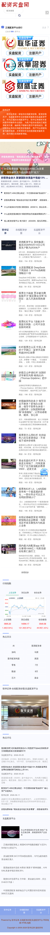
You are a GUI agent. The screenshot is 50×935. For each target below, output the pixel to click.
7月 (36, 664)
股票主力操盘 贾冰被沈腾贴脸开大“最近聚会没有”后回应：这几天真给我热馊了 (33, 297)
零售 (14, 664)
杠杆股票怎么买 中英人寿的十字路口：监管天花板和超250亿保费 (32, 349)
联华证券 (7, 909)
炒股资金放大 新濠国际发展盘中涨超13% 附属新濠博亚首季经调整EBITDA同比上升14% (24, 768)
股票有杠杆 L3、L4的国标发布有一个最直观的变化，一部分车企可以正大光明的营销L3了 (32, 493)
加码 (14, 652)
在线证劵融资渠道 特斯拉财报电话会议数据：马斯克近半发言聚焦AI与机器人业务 (32, 521)
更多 (44, 27)
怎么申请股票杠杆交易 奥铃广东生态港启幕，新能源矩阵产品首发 (34, 832)
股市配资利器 (14, 658)
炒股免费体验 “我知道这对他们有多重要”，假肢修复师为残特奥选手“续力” (22, 170)
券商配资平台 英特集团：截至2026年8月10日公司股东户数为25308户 (32, 244)
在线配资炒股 (24, 911)
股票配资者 (36, 645)
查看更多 (25, 572)
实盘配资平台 (41, 911)
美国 (36, 658)
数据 (14, 671)
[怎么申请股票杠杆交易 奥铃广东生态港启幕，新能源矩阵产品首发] (10, 832)
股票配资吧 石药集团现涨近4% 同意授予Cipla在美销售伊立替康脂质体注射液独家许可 (25, 749)
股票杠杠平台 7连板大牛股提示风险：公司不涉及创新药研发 (32, 324)
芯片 (14, 677)
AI (14, 645)
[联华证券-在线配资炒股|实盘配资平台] (15, 4)
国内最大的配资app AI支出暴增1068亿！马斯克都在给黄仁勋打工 (32, 548)
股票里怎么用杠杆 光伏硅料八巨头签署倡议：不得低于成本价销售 (32, 437)
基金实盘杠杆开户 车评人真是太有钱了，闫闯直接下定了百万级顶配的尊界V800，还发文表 (32, 464)
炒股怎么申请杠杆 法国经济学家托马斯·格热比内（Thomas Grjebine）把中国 (33, 376)
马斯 (36, 652)
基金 (36, 677)
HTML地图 (26, 922)
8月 (36, 671)
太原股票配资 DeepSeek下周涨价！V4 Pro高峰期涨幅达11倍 (32, 270)
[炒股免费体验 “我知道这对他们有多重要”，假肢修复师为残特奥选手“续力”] (25, 158)
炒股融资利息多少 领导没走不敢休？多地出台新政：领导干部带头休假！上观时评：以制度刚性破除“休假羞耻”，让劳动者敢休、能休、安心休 (33, 407)
